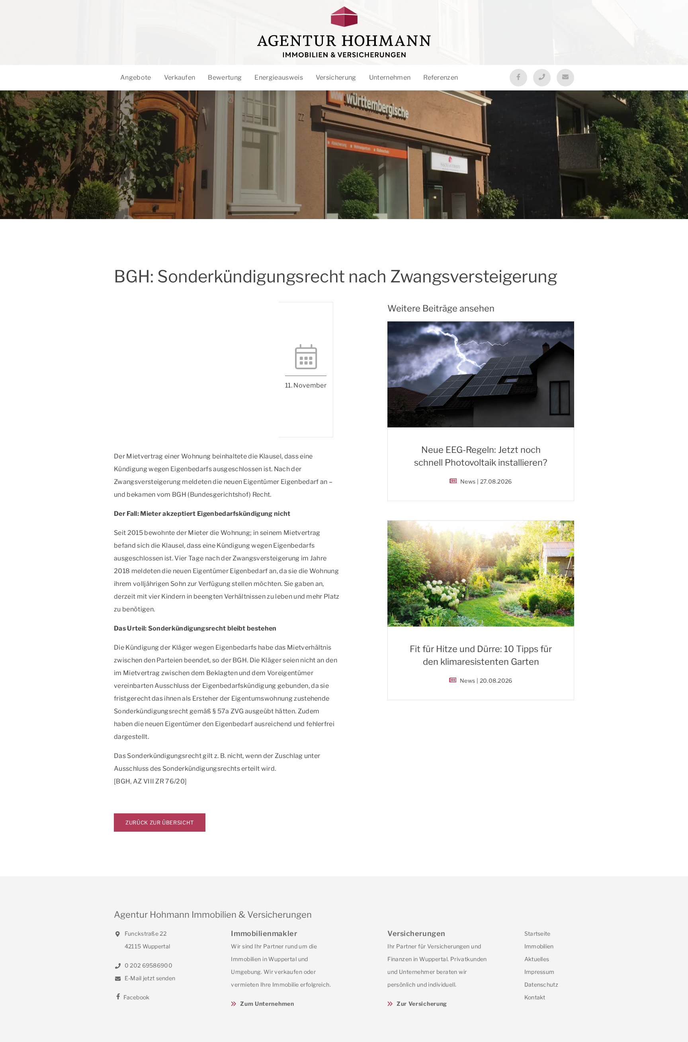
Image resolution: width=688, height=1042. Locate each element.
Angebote (135, 77)
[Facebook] (518, 77)
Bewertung (225, 77)
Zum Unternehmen (267, 1003)
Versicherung (336, 77)
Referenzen (440, 77)
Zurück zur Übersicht (159, 822)
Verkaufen (179, 77)
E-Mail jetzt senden (149, 978)
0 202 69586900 (147, 965)
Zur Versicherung (422, 1003)
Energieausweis (278, 77)
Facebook (136, 997)
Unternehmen (390, 77)
